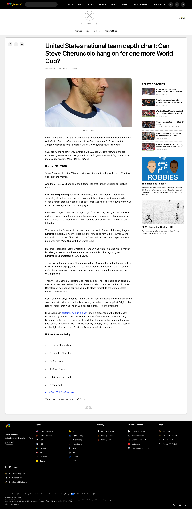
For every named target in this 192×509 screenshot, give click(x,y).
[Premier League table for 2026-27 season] (148, 124)
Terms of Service (99, 494)
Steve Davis (51, 68)
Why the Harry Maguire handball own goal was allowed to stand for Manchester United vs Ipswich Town (170, 112)
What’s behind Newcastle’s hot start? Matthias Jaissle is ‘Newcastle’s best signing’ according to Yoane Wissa (168, 134)
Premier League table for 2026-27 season (170, 123)
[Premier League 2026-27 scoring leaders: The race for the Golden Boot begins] (148, 147)
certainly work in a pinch (74, 313)
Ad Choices (56, 494)
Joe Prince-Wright (161, 94)
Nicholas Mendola (173, 126)
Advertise (8, 494)
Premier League (82, 31)
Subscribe (10, 443)
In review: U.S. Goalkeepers (59, 392)
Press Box (48, 494)
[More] (170, 4)
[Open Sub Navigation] (72, 4)
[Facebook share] (10, 44)
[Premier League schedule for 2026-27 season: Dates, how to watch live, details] (148, 102)
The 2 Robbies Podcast (154, 183)
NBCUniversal (17, 497)
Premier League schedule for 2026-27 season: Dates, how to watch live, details (169, 101)
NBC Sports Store (39, 494)
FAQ (31, 494)
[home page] (14, 4)
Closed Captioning (23, 494)
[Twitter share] (16, 44)
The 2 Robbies (111, 31)
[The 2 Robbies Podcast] (163, 169)
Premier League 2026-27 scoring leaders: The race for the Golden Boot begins (169, 145)
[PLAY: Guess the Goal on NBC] (163, 212)
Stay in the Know (11, 434)
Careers (14, 494)
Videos (97, 31)
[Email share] (22, 44)
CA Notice (90, 494)
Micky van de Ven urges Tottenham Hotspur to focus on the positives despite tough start (169, 90)
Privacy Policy (65, 494)
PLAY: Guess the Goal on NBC (157, 227)
